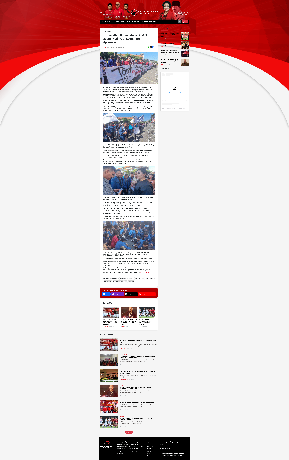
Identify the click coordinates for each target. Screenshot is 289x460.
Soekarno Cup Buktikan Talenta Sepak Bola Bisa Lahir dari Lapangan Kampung (145, 322)
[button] (185, 21)
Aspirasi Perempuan (114, 278)
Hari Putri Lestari (150, 278)
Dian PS (106, 326)
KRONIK (122, 370)
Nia (123, 326)
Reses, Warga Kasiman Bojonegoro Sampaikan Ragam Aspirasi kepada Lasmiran (110, 322)
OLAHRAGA (122, 416)
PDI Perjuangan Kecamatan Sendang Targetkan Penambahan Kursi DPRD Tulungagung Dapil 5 (137, 356)
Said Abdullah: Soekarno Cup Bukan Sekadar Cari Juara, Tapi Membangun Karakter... (169, 43)
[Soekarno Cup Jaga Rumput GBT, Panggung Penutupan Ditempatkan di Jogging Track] (109, 391)
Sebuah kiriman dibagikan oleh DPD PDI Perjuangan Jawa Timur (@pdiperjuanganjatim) (183, 108)
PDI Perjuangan (107, 281)
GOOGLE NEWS (144, 272)
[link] (129, 67)
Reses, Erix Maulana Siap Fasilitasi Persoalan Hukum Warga (137, 402)
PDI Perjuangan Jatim (118, 281)
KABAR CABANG (124, 354)
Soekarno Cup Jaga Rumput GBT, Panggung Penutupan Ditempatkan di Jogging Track (129, 322)
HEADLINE (162, 38)
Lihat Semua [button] (129, 432)
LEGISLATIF (122, 339)
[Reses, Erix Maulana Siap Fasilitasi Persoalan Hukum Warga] (109, 406)
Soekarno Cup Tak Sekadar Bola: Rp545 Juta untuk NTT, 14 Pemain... (169, 35)
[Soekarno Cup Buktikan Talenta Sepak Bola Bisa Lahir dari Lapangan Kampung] (109, 422)
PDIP (126, 281)
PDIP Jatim (131, 281)
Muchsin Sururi (124, 364)
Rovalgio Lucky (124, 379)
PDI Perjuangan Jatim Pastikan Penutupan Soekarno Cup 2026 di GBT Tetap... (169, 61)
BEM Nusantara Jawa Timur (127, 278)
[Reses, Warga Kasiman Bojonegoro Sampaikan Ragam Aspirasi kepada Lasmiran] (109, 344)
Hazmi (105, 47)
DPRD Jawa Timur (139, 278)
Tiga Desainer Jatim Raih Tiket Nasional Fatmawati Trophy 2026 (169, 51)
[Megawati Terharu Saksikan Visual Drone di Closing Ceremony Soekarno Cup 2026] (109, 375)
